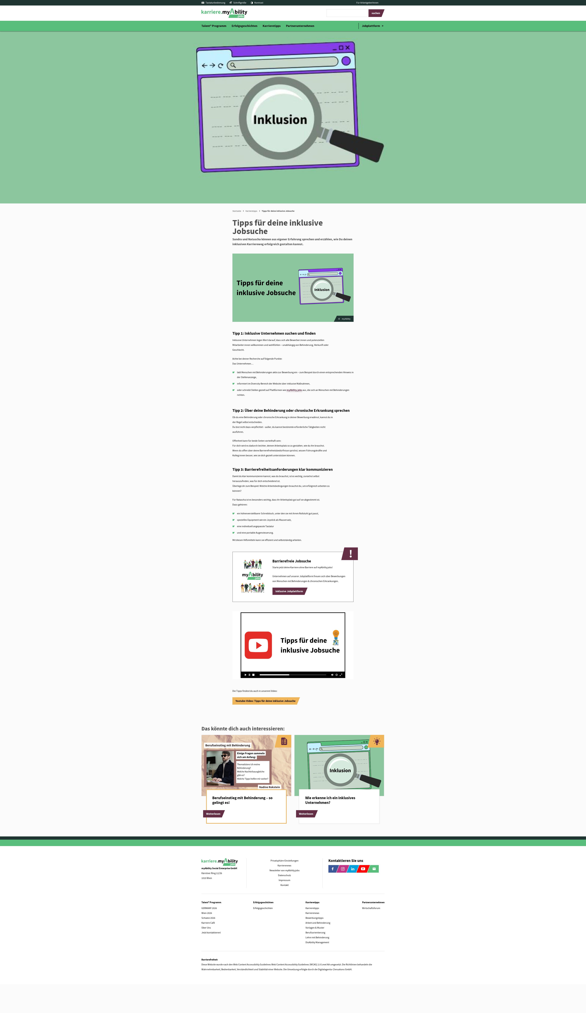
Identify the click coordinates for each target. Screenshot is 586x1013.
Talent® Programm (213, 26)
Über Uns (206, 927)
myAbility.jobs (294, 390)
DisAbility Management (317, 942)
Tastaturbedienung (215, 2)
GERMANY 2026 (209, 908)
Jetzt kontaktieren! (211, 932)
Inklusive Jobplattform (289, 591)
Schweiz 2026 (208, 918)
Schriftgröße (239, 2)
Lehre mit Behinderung (317, 937)
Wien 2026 (206, 913)
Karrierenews (312, 913)
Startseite (236, 211)
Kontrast (258, 2)
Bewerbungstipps (315, 918)
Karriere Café (208, 922)
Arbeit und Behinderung (318, 922)
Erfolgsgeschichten (244, 26)
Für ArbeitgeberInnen (367, 2)
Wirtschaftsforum (371, 908)
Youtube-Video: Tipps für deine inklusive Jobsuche (265, 701)
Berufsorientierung (315, 932)
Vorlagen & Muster (315, 927)
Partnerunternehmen (300, 26)
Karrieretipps (272, 26)
